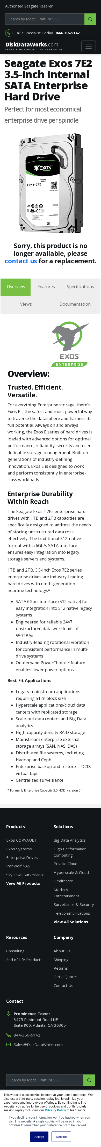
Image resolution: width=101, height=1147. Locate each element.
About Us (62, 950)
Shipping (61, 959)
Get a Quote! (65, 976)
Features (46, 286)
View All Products (23, 883)
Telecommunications (72, 913)
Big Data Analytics (70, 840)
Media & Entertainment (66, 892)
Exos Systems (19, 848)
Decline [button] (61, 1136)
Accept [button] (39, 1136)
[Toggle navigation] (88, 46)
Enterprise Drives (22, 857)
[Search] (90, 19)
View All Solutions (71, 921)
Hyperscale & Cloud (71, 872)
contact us (21, 261)
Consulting (15, 950)
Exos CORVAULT (21, 840)
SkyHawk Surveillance (25, 874)
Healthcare (63, 880)
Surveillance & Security (74, 904)
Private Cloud (65, 863)
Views (26, 304)
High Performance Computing (70, 852)
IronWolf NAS (18, 865)
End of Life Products (24, 959)
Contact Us (63, 985)
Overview (16, 286)
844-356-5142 (68, 32)
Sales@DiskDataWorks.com (38, 1044)
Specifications (80, 286)
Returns (61, 968)
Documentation (75, 304)
